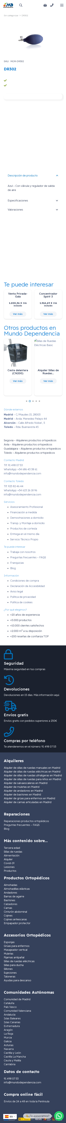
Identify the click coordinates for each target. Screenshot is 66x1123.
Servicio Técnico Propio (24, 539)
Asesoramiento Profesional (26, 506)
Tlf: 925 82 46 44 (13, 486)
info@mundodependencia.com (22, 473)
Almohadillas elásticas (17, 888)
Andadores (10, 892)
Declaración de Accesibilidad (27, 586)
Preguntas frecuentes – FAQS (28, 557)
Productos (10, 870)
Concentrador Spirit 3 (48, 295)
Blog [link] (6, 828)
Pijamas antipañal (14, 957)
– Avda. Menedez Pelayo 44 (25, 418)
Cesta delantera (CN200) (18, 371)
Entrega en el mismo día (24, 534)
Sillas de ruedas (13, 851)
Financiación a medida (23, 512)
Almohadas (10, 885)
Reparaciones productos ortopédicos (26, 821)
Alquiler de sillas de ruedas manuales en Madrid (32, 767)
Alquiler (8, 859)
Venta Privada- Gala (17, 295)
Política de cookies (21, 602)
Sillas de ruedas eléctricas (19, 961)
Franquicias (17, 562)
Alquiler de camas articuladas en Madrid (27, 802)
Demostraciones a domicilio (27, 517)
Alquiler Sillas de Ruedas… (48, 371)
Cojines (8, 915)
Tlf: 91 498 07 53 (13, 465)
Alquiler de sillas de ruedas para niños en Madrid (32, 779)
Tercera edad (12, 847)
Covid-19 (9, 863)
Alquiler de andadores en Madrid (23, 790)
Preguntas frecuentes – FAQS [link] (22, 824)
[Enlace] (52, 5)
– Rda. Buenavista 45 (21, 427)
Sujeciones (10, 972)
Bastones (9, 900)
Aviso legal (16, 591)
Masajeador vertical (15, 949)
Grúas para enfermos (16, 946)
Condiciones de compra (24, 580)
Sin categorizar (11, 15)
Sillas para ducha (14, 965)
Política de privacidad (23, 596)
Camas (8, 907)
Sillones (8, 968)
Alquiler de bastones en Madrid (22, 794)
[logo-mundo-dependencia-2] (8, 5)
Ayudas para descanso (17, 980)
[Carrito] (45, 5)
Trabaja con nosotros (23, 552)
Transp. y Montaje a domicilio (27, 523)
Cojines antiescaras (15, 919)
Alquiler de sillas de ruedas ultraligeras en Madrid (33, 775)
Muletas (8, 953)
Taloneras (9, 976)
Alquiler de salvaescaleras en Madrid (25, 783)
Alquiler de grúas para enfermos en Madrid (29, 798)
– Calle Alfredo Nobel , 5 (24, 422)
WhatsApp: (20, 469)
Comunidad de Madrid (17, 999)
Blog (13, 568)
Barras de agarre (14, 896)
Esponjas (9, 942)
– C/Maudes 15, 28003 (22, 414)
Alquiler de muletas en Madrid (21, 786)
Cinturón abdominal (15, 911)
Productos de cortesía (23, 528)
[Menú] (62, 5)
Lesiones (9, 867)
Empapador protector (17, 923)
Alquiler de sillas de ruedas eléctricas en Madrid (32, 771)
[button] (20, 5)
